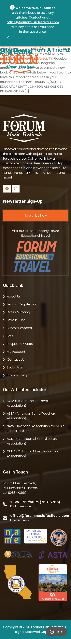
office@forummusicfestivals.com (33, 22)
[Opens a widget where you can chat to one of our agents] (56, 632)
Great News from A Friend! (35, 50)
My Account (16, 351)
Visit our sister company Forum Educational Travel (35, 233)
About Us (14, 296)
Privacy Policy (17, 375)
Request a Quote (20, 343)
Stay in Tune (16, 320)
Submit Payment (19, 328)
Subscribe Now (35, 215)
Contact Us (15, 359)
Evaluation (15, 367)
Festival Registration (22, 304)
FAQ (10, 336)
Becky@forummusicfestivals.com (26, 58)
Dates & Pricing (18, 312)
